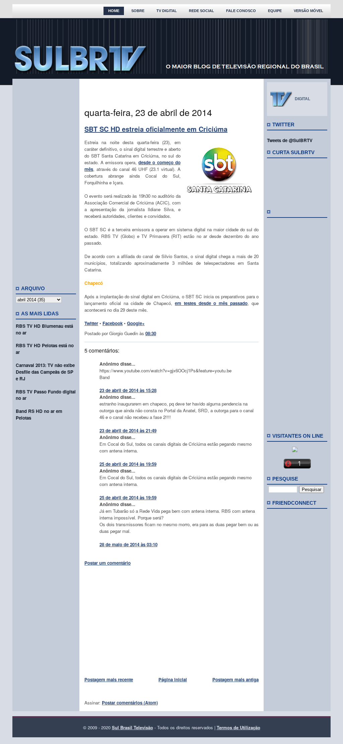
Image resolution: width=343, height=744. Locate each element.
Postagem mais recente (108, 679)
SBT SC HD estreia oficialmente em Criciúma (155, 129)
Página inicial (172, 679)
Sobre (137, 11)
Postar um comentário (107, 563)
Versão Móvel (308, 11)
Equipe (275, 11)
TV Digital (166, 11)
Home (113, 11)
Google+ (136, 323)
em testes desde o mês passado (211, 303)
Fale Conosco (241, 11)
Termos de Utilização (238, 727)
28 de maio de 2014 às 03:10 (128, 544)
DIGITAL (302, 99)
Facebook (112, 323)
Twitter (91, 323)
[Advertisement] (46, 179)
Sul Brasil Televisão (132, 727)
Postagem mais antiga (235, 679)
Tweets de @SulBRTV (290, 140)
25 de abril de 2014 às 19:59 (127, 464)
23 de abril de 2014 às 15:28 (127, 390)
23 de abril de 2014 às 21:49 (127, 430)
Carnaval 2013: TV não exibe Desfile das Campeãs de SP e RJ (45, 372)
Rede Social (201, 11)
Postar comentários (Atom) (130, 702)
